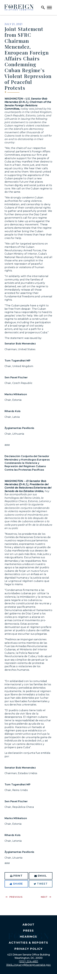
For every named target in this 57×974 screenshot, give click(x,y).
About (28, 924)
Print (17, 875)
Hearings (28, 936)
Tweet (42, 883)
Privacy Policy (28, 949)
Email (42, 875)
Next (44, 897)
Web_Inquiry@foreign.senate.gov (28, 964)
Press (28, 930)
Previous (15, 897)
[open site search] (43, 7)
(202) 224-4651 (28, 961)
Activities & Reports (28, 942)
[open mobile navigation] (49, 7)
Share (18, 883)
